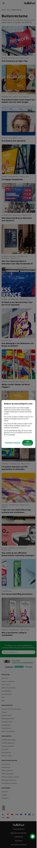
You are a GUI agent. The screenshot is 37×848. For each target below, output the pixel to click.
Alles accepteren (27, 443)
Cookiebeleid (11, 434)
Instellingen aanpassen (12, 443)
